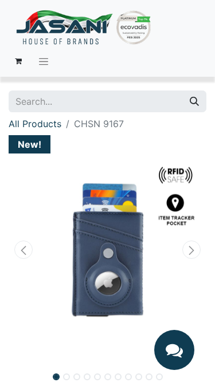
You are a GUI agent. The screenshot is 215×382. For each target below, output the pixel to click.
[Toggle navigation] (43, 61)
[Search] (194, 101)
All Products (35, 123)
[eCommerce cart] (18, 61)
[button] (23, 250)
